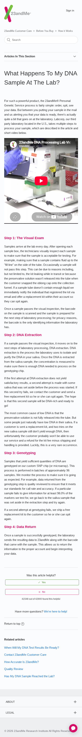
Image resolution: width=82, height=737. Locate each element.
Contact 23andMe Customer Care (25, 654)
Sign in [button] (70, 10)
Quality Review (13, 669)
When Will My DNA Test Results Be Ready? (31, 647)
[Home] (17, 10)
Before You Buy (45, 31)
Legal (10, 712)
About (10, 701)
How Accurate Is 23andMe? (21, 662)
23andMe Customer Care (18, 31)
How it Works (65, 31)
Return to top (12, 623)
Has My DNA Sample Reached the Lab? (29, 676)
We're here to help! (55, 611)
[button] (42, 582)
